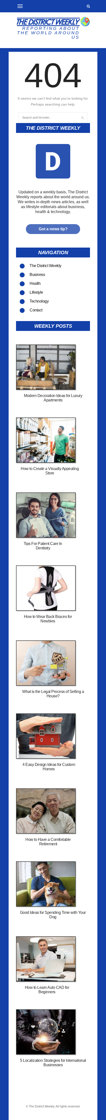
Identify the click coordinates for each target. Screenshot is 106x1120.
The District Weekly (45, 266)
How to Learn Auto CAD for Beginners (47, 989)
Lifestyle (36, 292)
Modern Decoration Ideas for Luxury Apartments (53, 398)
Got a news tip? (53, 229)
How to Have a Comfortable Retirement (48, 841)
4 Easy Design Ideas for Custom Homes (48, 766)
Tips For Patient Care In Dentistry (43, 546)
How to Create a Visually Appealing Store (50, 471)
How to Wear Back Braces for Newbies (48, 618)
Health (35, 283)
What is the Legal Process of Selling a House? (53, 693)
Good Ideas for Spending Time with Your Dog (53, 914)
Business (37, 274)
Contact (36, 310)
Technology (39, 301)
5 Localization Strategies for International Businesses (53, 1062)
